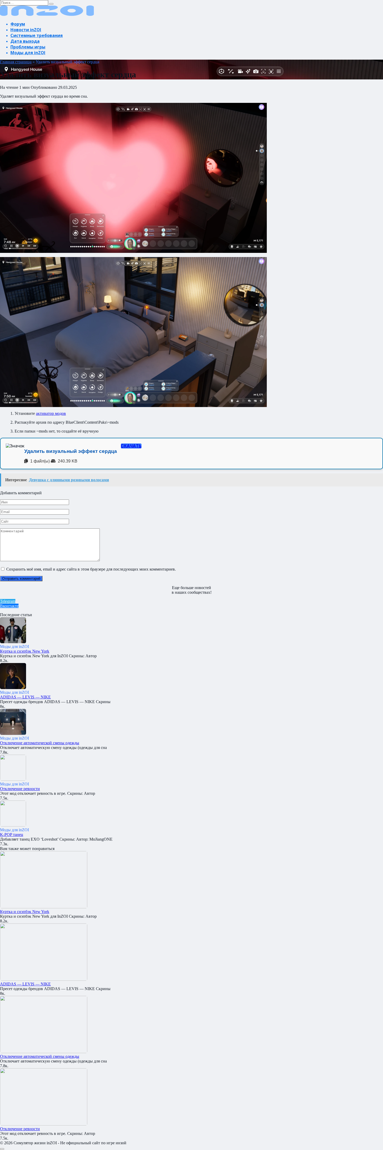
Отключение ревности (20, 788)
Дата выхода (25, 41)
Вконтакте (9, 606)
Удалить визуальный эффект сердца (70, 451)
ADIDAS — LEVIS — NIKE (25, 697)
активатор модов (51, 413)
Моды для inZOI (27, 52)
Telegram (7, 601)
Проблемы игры (27, 47)
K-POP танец (11, 834)
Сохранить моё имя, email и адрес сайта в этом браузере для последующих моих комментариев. (91, 569)
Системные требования (36, 35)
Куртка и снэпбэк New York (24, 651)
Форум (17, 24)
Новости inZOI (25, 30)
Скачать (131, 445)
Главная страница (16, 62)
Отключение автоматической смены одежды (39, 743)
